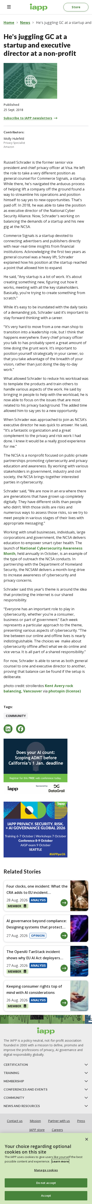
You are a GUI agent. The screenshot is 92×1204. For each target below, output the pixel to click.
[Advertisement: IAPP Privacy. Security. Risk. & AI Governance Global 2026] (46, 829)
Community (16, 716)
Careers (57, 1130)
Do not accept (46, 1183)
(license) (73, 691)
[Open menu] (9, 7)
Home (9, 22)
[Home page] (46, 1031)
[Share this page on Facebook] (20, 728)
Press (81, 1121)
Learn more (60, 1161)
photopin (56, 691)
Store (76, 7)
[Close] (87, 1139)
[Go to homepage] (39, 7)
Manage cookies (46, 1170)
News (25, 22)
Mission (35, 1121)
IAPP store (37, 1130)
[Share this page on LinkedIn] (8, 728)
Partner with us (59, 1121)
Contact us (15, 1121)
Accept (46, 1196)
